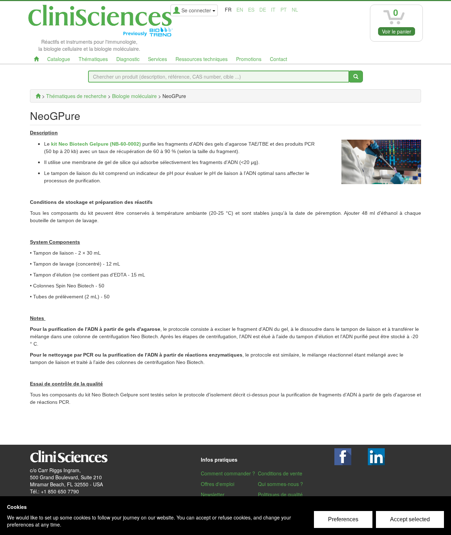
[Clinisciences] (38, 95)
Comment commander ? (228, 473)
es (251, 9)
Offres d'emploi (217, 483)
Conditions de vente (280, 473)
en (239, 9)
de (262, 9)
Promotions (248, 58)
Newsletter (212, 494)
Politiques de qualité (280, 494)
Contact (278, 58)
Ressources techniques (201, 58)
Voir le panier (396, 31)
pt (283, 9)
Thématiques (93, 58)
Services (157, 58)
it (273, 9)
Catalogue (58, 58)
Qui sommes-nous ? (280, 483)
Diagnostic (128, 58)
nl (295, 9)
